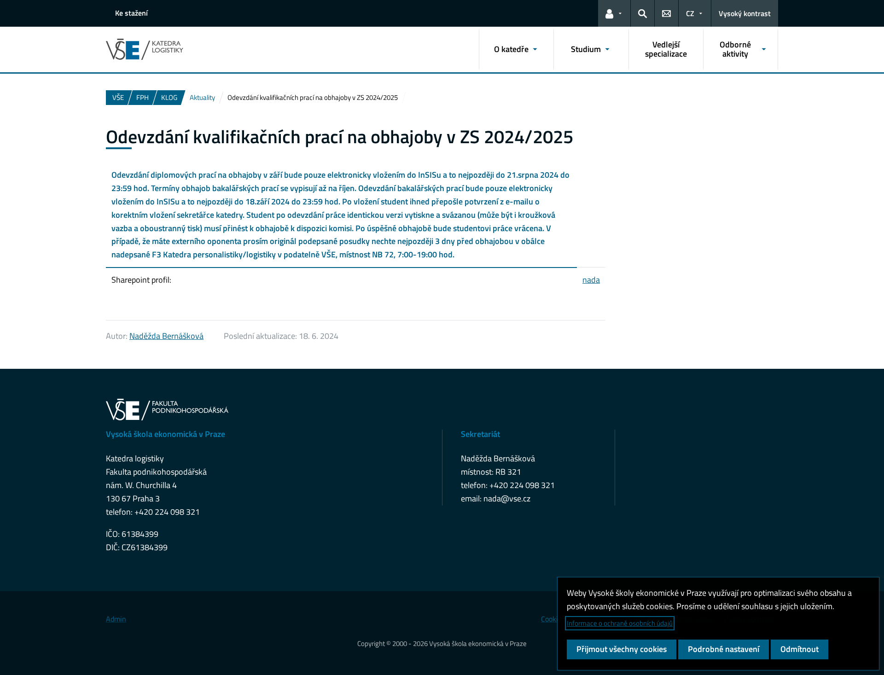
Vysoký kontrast (745, 13)
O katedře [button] (511, 49)
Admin (116, 618)
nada (591, 279)
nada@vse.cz (506, 498)
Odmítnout (799, 649)
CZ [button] (690, 13)
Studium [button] (586, 49)
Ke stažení (131, 12)
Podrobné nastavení (723, 649)
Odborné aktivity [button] (735, 49)
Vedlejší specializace (666, 49)
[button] (614, 13)
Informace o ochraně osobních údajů (620, 623)
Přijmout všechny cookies (621, 649)
